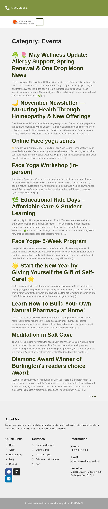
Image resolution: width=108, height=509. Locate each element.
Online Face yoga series (44, 141)
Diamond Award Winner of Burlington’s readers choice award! (48, 366)
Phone (75, 446)
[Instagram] (16, 471)
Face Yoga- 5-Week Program (49, 241)
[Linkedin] (8, 478)
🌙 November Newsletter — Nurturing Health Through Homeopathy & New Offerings (51, 109)
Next (92, 396)
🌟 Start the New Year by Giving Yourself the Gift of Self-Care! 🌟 (53, 272)
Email (74, 457)
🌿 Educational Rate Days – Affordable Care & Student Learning (48, 206)
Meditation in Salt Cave (42, 335)
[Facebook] (8, 471)
